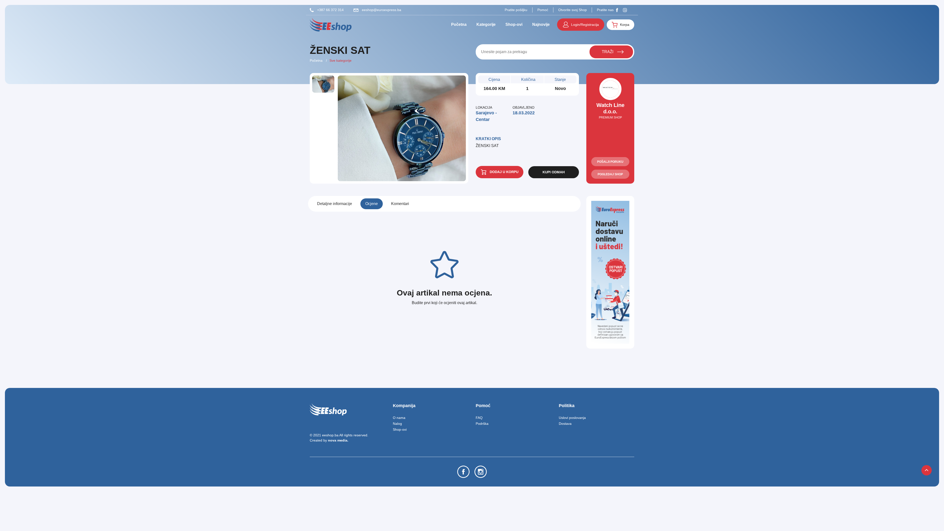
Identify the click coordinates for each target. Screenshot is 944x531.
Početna (459, 24)
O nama (399, 418)
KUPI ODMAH (554, 172)
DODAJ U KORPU (503, 172)
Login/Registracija (585, 25)
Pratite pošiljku (516, 10)
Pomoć (542, 10)
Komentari (400, 204)
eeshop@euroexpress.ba (381, 10)
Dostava (565, 424)
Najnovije (541, 24)
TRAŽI (607, 52)
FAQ (479, 418)
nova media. (338, 440)
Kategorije (486, 24)
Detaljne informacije (334, 204)
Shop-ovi (513, 24)
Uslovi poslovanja (572, 418)
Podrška (482, 424)
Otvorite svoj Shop (572, 10)
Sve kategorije (340, 60)
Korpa (624, 25)
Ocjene (371, 204)
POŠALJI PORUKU (610, 161)
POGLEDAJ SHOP (610, 174)
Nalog (397, 424)
